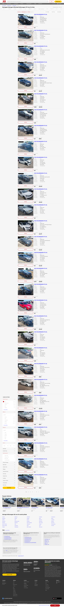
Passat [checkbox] (6, 435)
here (6, 550)
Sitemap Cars (15, 595)
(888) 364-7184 (21, 601)
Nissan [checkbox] (6, 423)
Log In (52, 1)
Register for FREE (9, 574)
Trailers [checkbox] (6, 407)
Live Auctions (16, 3)
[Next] (38, 492)
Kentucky (40, 519)
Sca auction (4, 5)
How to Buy (47, 581)
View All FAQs (7, 530)
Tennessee (16, 525)
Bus (13, 587)
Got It (55, 605)
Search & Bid (9, 3)
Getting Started (28, 3)
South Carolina (4, 525)
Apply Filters (9, 487)
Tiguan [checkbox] (6, 434)
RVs (13, 583)
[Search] (47, 1)
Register (36, 581)
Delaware (3, 518)
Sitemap (26, 603)
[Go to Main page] (4, 1)
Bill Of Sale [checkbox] (6, 458)
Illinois (52, 518)
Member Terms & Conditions (22, 603)
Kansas (28, 519)
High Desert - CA (47, 539)
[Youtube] (56, 583)
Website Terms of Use (15, 603)
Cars (14, 581)
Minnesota (40, 521)
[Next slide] (42, 12)
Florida (16, 518)
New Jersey (41, 522)
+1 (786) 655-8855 (16, 601)
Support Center (20, 555)
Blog (35, 3)
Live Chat (46, 584)
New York (52, 522)
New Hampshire (29, 522)
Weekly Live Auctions (27, 571)
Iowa (15, 519)
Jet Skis (14, 591)
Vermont (52, 525)
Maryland (3, 521)
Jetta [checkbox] (5, 432)
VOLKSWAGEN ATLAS (27, 537)
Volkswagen (14, 5)
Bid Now (25, 58)
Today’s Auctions (26, 581)
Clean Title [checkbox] (6, 455)
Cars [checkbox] (5, 401)
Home (3, 3)
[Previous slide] (18, 12)
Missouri (52, 521)
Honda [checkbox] (6, 421)
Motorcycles (15, 584)
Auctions (22, 3)
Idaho (40, 518)
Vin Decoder (47, 588)
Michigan (28, 521)
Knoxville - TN (47, 541)
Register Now (58, 1)
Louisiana (52, 519)
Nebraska (16, 522)
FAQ (46, 583)
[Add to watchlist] (32, 15)
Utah (40, 525)
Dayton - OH (46, 540)
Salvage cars (9, 5)
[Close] (61, 605)
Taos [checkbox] (5, 438)
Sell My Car (40, 3)
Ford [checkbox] (5, 418)
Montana (3, 522)
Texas (28, 525)
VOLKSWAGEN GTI (7, 536)
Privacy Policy (11, 603)
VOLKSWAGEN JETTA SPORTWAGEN (30, 542)
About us (3, 581)
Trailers (14, 590)
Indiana (3, 519)
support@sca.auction (27, 601)
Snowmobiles (15, 594)
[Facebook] (58, 581)
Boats (14, 588)
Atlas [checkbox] (5, 437)
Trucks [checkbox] (6, 404)
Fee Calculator (47, 587)
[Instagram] (56, 581)
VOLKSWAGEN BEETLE (7, 537)
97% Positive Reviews (48, 563)
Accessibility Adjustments (8, 598)
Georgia (28, 518)
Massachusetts (17, 521)
